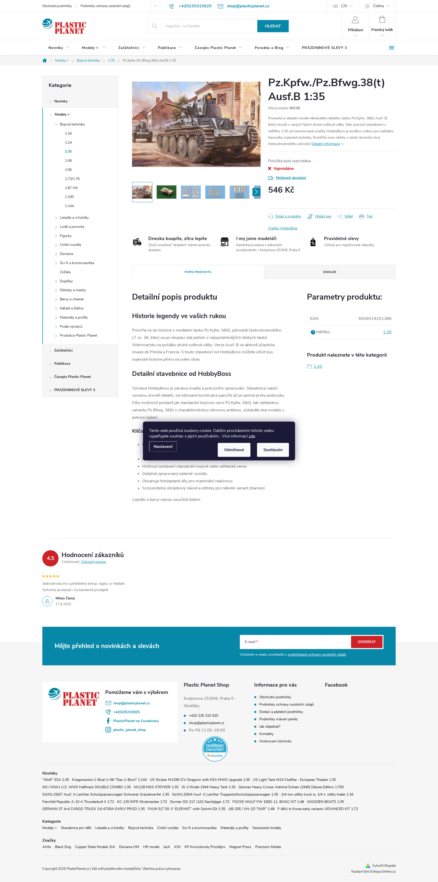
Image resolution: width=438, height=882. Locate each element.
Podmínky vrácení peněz (278, 719)
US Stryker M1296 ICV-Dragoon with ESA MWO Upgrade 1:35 (200, 779)
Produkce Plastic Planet (78, 335)
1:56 (68, 169)
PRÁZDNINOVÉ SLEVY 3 (74, 390)
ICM (177, 846)
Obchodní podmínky (57, 6)
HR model (151, 846)
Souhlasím (273, 450)
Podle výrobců (71, 326)
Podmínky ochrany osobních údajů (105, 6)
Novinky (60, 101)
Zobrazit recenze (93, 562)
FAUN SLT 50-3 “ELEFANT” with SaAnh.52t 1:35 (186, 808)
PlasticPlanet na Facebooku (136, 721)
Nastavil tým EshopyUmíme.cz (373, 871)
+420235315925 (126, 712)
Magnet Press (240, 846)
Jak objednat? (269, 726)
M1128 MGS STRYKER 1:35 (156, 787)
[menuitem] (59, 48)
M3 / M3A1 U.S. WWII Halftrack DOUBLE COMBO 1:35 (86, 787)
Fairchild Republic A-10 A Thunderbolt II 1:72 (78, 801)
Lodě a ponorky (72, 226)
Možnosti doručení (291, 177)
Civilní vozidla (70, 244)
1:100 (69, 196)
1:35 (68, 151)
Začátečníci (63, 350)
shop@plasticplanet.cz (131, 703)
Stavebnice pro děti (76, 827)
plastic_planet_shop (129, 729)
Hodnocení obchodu (275, 741)
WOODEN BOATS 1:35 (325, 801)
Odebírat (367, 641)
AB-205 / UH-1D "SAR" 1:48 (251, 808)
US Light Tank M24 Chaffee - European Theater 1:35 (294, 779)
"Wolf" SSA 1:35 (55, 779)
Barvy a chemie (72, 299)
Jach (166, 846)
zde (252, 436)
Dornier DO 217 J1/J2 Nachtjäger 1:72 (199, 801)
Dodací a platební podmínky (281, 711)
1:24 (68, 142)
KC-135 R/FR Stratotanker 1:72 (142, 801)
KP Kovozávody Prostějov (205, 846)
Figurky (65, 235)
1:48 (68, 160)
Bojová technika (72, 124)
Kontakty (266, 733)
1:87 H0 (71, 188)
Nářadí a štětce (71, 308)
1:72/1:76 (72, 178)
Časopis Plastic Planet (72, 376)
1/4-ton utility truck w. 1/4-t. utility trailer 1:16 (317, 794)
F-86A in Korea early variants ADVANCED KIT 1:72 (318, 808)
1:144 (69, 206)
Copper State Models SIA (95, 846)
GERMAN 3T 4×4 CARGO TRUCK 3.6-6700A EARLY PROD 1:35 (93, 808)
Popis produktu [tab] (198, 272)
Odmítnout (234, 450)
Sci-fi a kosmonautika (77, 263)
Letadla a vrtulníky (74, 217)
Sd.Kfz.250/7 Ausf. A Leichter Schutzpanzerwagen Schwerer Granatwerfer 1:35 (105, 794)
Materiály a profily (74, 317)
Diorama (66, 253)
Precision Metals (268, 846)
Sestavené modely (266, 827)
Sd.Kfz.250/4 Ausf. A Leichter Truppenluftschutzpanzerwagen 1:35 (225, 794)
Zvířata (65, 272)
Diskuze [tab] (329, 272)
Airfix (46, 846)
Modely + (62, 114)
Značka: (283, 228)
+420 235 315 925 (203, 716)
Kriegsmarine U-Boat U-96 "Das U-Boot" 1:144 (109, 779)
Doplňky (66, 281)
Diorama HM (129, 846)
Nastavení (163, 446)
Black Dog (63, 846)
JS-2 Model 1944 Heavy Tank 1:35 (208, 787)
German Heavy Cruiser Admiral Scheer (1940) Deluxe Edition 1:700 (291, 787)
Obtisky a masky (73, 290)
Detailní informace (326, 143)
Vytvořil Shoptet (384, 865)
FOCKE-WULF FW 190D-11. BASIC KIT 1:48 (268, 801)
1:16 (68, 133)
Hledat (273, 26)
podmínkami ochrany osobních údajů (317, 654)
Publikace (62, 363)
